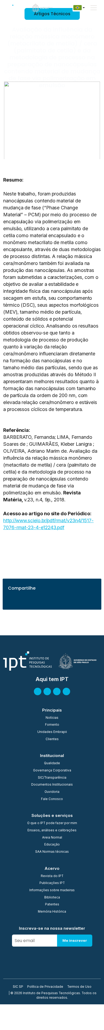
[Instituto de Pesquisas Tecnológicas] (13, 7)
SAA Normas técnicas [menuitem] (52, 852)
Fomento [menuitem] (52, 725)
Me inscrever (74, 940)
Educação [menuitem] (52, 844)
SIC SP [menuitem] (18, 987)
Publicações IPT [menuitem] (52, 883)
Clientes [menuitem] (52, 739)
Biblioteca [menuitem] (52, 897)
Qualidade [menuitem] (52, 763)
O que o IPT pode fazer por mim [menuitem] (52, 823)
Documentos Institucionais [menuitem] (52, 784)
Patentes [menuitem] (52, 904)
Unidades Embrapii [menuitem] (52, 732)
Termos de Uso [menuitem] (79, 987)
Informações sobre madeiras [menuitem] (52, 890)
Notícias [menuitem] (52, 718)
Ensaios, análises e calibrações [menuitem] (52, 830)
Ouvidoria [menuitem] (52, 792)
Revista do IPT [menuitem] (52, 876)
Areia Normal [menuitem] (52, 837)
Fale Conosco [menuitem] (52, 799)
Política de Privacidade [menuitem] (45, 987)
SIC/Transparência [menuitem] (52, 777)
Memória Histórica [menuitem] (52, 911)
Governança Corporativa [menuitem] (52, 770)
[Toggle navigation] (93, 8)
